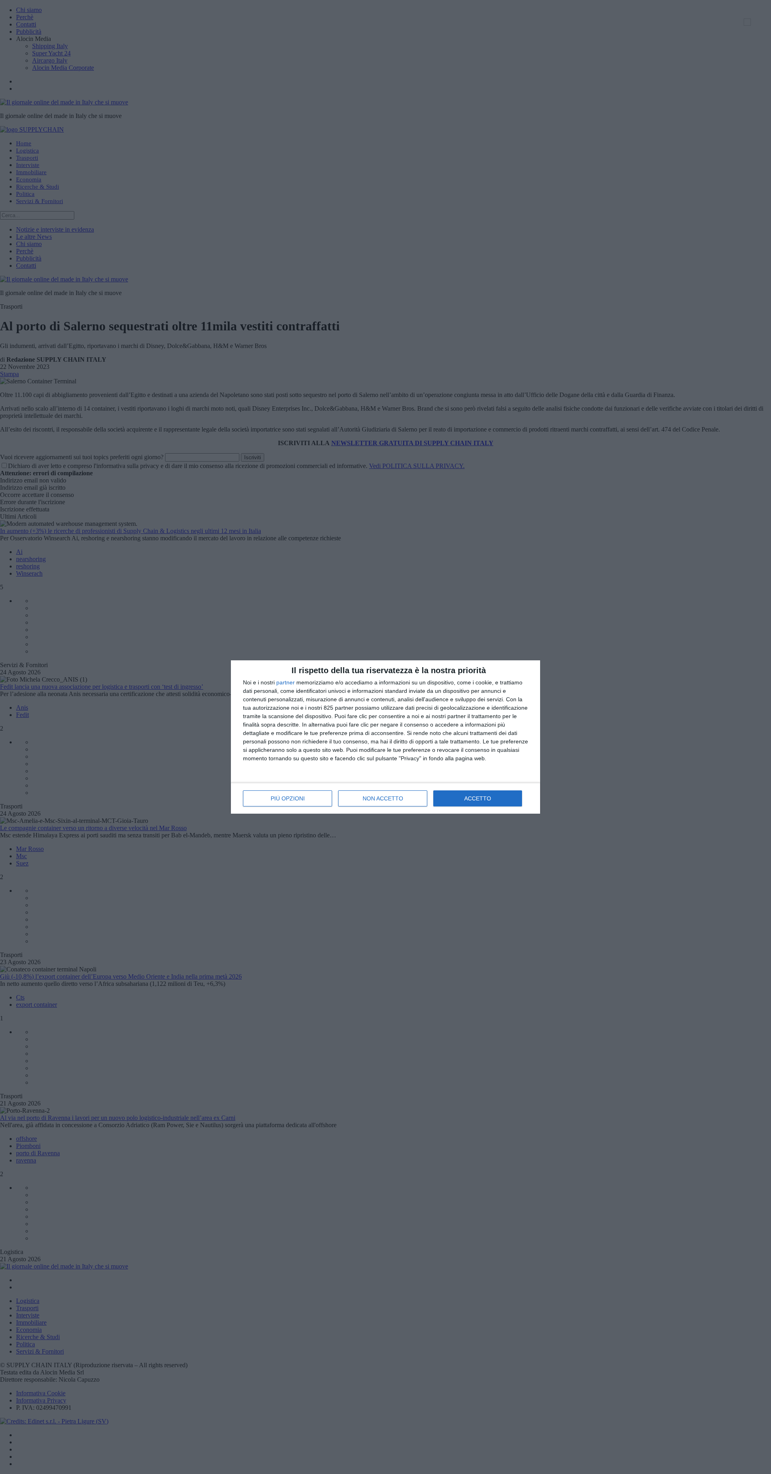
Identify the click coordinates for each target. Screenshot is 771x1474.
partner (285, 682)
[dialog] (385, 737)
